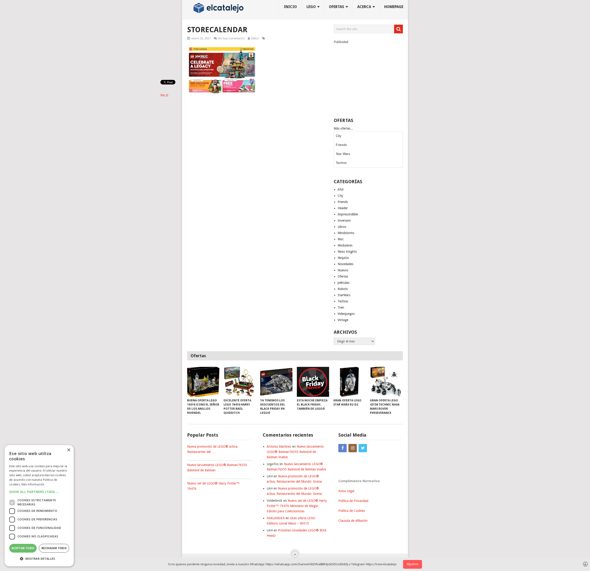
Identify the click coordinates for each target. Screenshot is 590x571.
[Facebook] (342, 448)
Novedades (345, 264)
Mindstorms (346, 233)
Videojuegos (346, 314)
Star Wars (343, 154)
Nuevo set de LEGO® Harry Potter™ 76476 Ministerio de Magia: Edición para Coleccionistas (297, 506)
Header (343, 208)
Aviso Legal (346, 491)
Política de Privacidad (353, 501)
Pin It (164, 95)
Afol (340, 189)
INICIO (290, 7)
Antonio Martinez (279, 446)
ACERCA (364, 7)
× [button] (68, 450)
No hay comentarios (231, 38)
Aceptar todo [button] (23, 548)
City (338, 136)
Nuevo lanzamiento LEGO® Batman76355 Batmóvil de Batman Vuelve (295, 452)
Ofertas (343, 276)
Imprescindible (348, 214)
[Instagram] (352, 448)
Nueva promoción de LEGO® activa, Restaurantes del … (212, 449)
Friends (341, 145)
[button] (39, 491)
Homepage (393, 7)
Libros (342, 227)
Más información (32, 484)
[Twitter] (363, 448)
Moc (341, 239)
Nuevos (343, 270)
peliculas (343, 282)
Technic (341, 163)
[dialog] (39, 505)
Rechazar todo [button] (54, 548)
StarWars (344, 295)
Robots (343, 289)
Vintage (343, 320)
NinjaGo (343, 258)
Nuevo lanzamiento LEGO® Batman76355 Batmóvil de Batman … (217, 467)
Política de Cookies (351, 511)
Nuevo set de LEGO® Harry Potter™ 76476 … (213, 485)
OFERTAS (336, 7)
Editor (255, 38)
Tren (341, 307)
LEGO (311, 7)
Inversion (344, 220)
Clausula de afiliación (353, 520)
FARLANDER (276, 518)
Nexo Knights (347, 251)
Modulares (345, 245)
